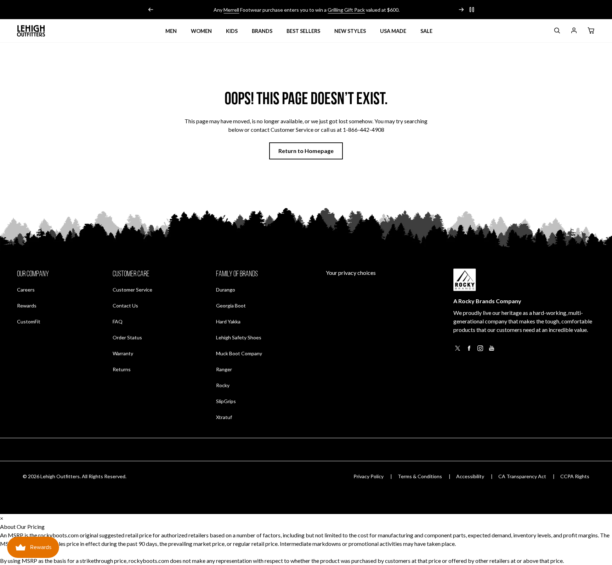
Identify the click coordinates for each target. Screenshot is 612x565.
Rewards (26, 305)
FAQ (118, 321)
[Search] (556, 31)
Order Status (127, 337)
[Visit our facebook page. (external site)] (469, 350)
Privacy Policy (368, 476)
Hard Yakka (228, 321)
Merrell (231, 10)
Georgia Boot (231, 306)
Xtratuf (224, 417)
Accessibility (470, 476)
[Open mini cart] (590, 31)
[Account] (574, 31)
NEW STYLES (350, 31)
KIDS (232, 31)
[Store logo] (31, 30)
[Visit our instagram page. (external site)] (480, 350)
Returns (122, 369)
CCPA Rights (574, 476)
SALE (426, 31)
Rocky (223, 385)
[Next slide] (461, 9)
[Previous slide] (151, 9)
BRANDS (262, 31)
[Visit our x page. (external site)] (457, 350)
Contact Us (125, 306)
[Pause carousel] (472, 9)
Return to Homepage (306, 150)
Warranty (123, 353)
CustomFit (28, 321)
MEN (171, 31)
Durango (225, 290)
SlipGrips (226, 401)
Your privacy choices (351, 272)
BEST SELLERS (303, 31)
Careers (26, 289)
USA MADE (393, 31)
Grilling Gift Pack (345, 10)
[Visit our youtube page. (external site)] (491, 350)
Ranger (224, 369)
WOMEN (201, 31)
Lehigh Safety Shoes (238, 337)
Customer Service (132, 290)
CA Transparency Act (522, 476)
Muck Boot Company (239, 353)
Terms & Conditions (420, 476)
